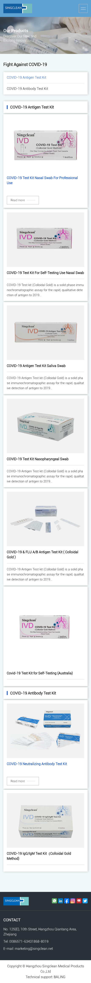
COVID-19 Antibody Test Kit (27, 89)
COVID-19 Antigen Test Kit (26, 77)
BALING (59, 977)
